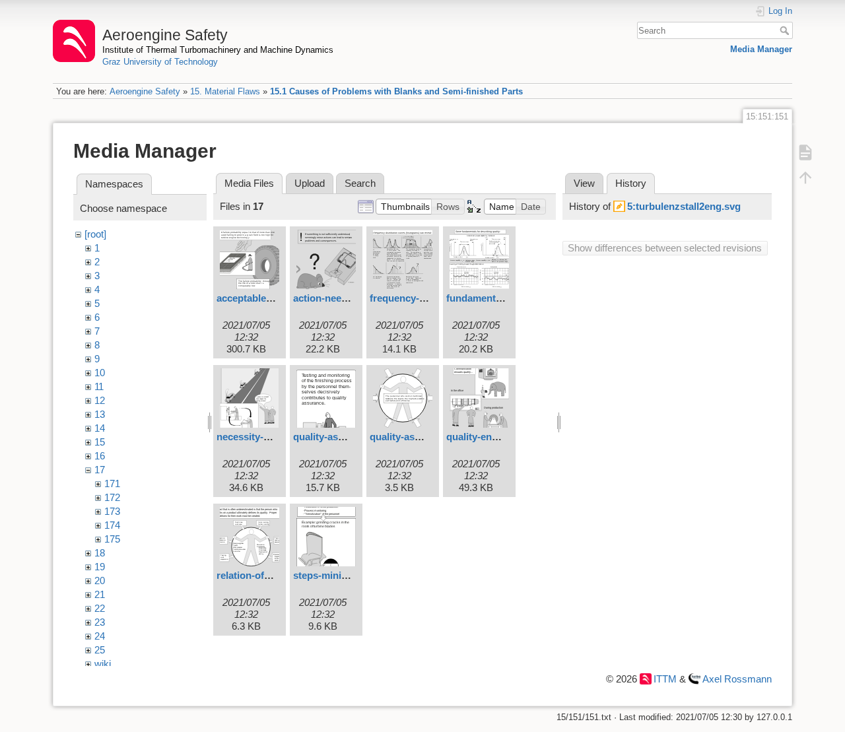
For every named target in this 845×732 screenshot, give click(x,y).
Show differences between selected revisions (665, 247)
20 (99, 580)
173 (112, 511)
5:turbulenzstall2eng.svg (684, 206)
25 (99, 649)
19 (99, 566)
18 (99, 552)
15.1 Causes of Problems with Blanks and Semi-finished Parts (396, 91)
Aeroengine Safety (145, 91)
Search (786, 30)
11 (99, 386)
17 (99, 469)
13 (99, 414)
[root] (95, 234)
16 (99, 455)
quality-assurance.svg (420, 436)
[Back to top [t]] (805, 176)
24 (99, 636)
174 (112, 525)
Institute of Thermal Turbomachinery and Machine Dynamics (217, 50)
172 (112, 497)
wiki (102, 663)
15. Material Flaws (225, 91)
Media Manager (761, 49)
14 (99, 428)
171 (112, 483)
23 (99, 622)
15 (99, 442)
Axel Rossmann (737, 678)
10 (99, 372)
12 (99, 400)
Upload (309, 183)
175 (112, 539)
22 (99, 608)
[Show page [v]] (805, 151)
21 (99, 594)
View (584, 183)
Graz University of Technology (160, 62)
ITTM (665, 678)
